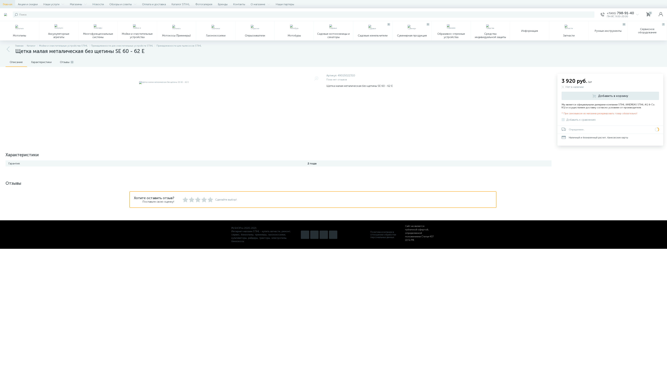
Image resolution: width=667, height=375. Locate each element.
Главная (7, 4)
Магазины (76, 4)
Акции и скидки (28, 4)
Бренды (223, 4)
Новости (98, 4)
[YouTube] (314, 235)
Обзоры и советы (120, 4)
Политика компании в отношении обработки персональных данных (383, 235)
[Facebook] (333, 235)
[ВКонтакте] (324, 235)
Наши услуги (51, 4)
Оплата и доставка (154, 4)
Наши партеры (285, 4)
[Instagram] (305, 235)
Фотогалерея (203, 4)
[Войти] (660, 14)
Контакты (239, 4)
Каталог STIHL (180, 4)
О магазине (258, 4)
